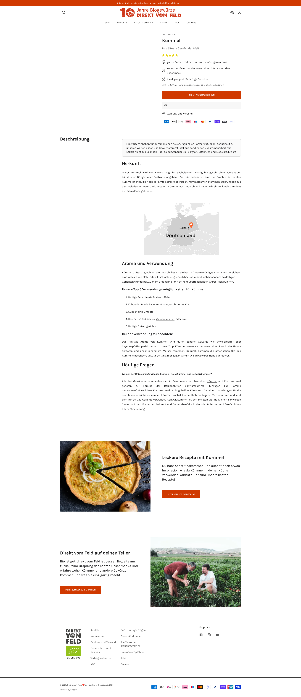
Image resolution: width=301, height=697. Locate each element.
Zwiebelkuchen (165, 318)
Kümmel (212, 381)
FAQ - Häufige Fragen (133, 630)
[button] (170, 55)
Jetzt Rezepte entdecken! (181, 494)
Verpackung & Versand (182, 84)
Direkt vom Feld (168, 35)
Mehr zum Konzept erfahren (80, 590)
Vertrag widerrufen (101, 658)
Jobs (123, 658)
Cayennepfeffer (131, 346)
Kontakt (95, 630)
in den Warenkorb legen (202, 95)
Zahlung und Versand (103, 642)
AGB (92, 664)
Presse (125, 664)
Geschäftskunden (131, 636)
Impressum (97, 636)
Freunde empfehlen (133, 651)
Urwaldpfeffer (225, 341)
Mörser (167, 350)
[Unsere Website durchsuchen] (63, 12)
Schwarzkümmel (195, 385)
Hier (169, 355)
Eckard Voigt (163, 172)
